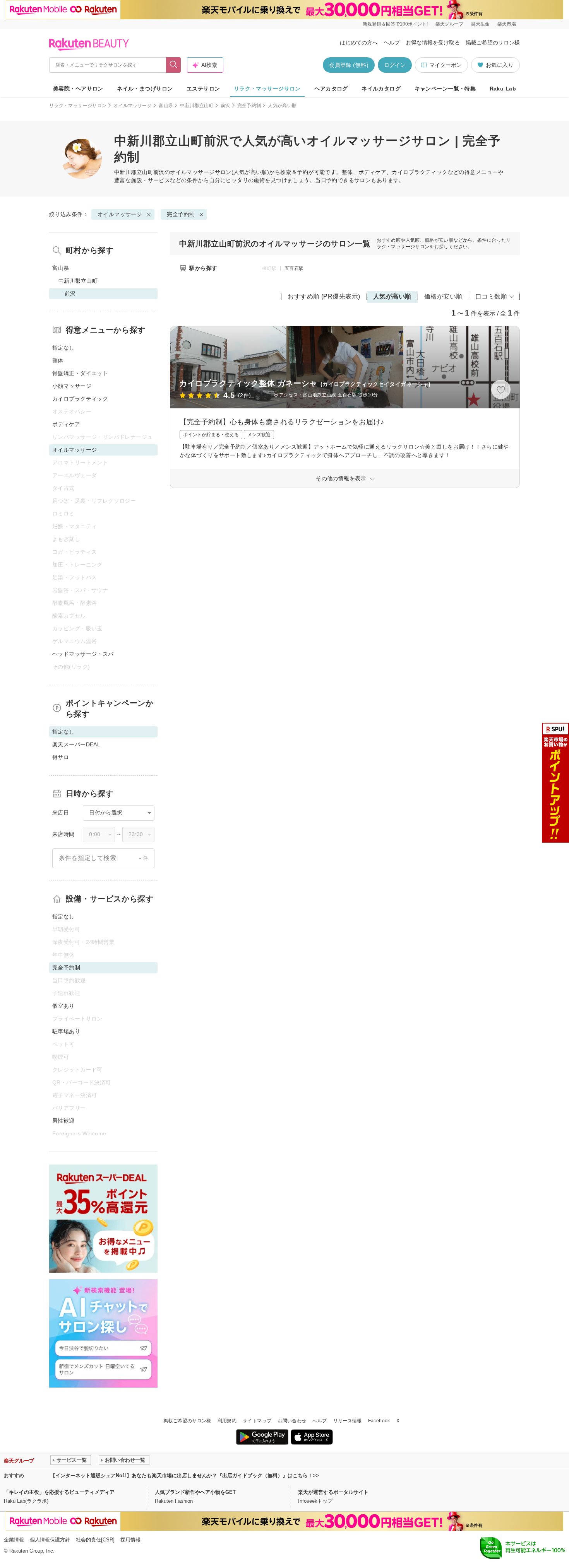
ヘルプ (392, 42)
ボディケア (66, 424)
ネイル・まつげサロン (145, 88)
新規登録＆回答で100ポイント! (395, 24)
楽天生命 (480, 24)
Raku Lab (503, 88)
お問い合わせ (292, 1420)
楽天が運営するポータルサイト (333, 1492)
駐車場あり (66, 1031)
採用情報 (130, 1540)
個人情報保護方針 (50, 1540)
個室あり (63, 1006)
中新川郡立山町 (197, 105)
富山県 (166, 105)
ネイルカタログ (381, 88)
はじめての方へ (359, 42)
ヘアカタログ (331, 88)
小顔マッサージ (71, 386)
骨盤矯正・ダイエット (80, 373)
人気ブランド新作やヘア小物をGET (195, 1492)
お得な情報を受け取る (433, 42)
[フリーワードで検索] (173, 65)
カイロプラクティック (80, 399)
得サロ (60, 757)
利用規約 (227, 1420)
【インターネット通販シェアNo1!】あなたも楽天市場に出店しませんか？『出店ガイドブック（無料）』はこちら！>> (184, 1475)
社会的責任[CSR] (95, 1540)
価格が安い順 (443, 296)
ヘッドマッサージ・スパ (83, 654)
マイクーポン (445, 65)
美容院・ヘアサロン (78, 88)
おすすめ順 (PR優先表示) (324, 296)
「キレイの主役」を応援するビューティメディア (59, 1492)
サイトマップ (257, 1420)
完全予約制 (249, 105)
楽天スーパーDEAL (76, 744)
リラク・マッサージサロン (267, 88)
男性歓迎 (63, 1121)
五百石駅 (293, 268)
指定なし (63, 348)
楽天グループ (449, 24)
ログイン (395, 65)
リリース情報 (347, 1420)
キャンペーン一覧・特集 (445, 88)
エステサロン (203, 88)
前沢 (225, 105)
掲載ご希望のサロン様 (493, 42)
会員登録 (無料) (348, 65)
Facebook (379, 1420)
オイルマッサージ (132, 105)
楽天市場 (506, 24)
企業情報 (14, 1540)
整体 (57, 360)
